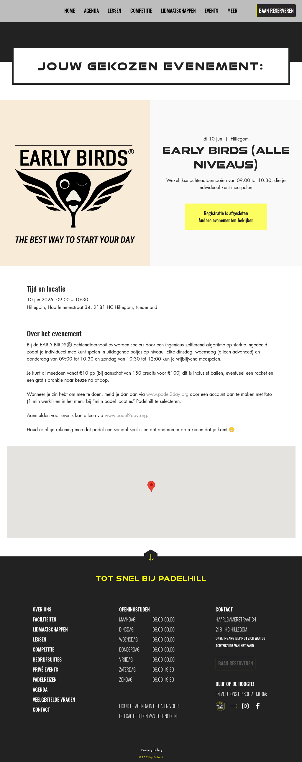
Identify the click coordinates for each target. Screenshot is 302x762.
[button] (211, 10)
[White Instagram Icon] (245, 706)
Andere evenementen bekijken (226, 220)
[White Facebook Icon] (257, 706)
